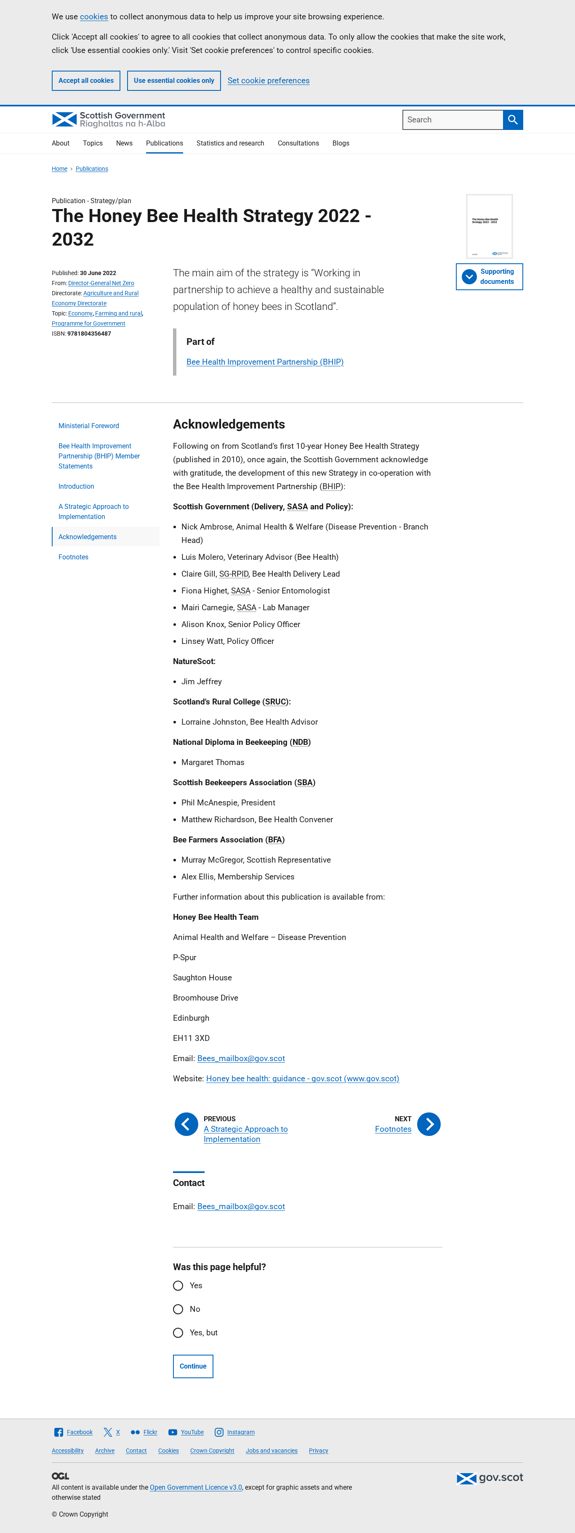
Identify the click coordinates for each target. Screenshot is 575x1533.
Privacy (318, 1450)
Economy (80, 313)
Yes (196, 1285)
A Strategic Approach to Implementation (94, 512)
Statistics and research (230, 143)
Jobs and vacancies (272, 1450)
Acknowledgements (88, 537)
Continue (193, 1366)
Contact (136, 1450)
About (60, 143)
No (195, 1309)
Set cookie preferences (269, 80)
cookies (94, 16)
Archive (104, 1450)
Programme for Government (88, 323)
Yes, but (204, 1332)
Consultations (298, 143)
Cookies (168, 1450)
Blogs (341, 143)
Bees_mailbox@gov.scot (241, 1058)
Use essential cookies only (174, 81)
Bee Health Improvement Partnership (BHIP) (265, 362)
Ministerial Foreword (89, 426)
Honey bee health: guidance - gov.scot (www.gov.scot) (302, 1078)
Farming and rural (118, 313)
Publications (164, 143)
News (124, 143)
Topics (93, 143)
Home (59, 168)
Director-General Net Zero (101, 283)
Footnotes (73, 557)
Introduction (76, 486)
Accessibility (68, 1450)
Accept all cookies (86, 81)
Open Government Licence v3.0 (196, 1487)
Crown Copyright (212, 1450)
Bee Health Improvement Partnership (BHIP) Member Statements (99, 456)
